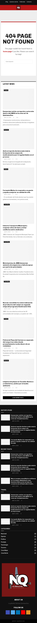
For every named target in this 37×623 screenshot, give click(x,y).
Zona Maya (6, 204)
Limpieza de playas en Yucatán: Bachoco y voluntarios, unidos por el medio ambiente (18, 384)
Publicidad (22, 1)
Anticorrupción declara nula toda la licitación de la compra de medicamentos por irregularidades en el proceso (18, 154)
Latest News (9, 84)
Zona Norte (4, 553)
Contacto (29, 1)
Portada (6, 90)
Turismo (3, 547)
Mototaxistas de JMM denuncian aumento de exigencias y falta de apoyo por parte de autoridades (18, 265)
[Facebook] (8, 612)
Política (6, 169)
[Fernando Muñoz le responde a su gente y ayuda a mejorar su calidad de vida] (18, 178)
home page (7, 51)
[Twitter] (13, 612)
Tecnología (4, 545)
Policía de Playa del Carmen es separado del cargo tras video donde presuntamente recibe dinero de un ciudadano (18, 343)
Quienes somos (14, 1)
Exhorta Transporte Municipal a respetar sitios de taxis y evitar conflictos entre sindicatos (15, 228)
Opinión (3, 536)
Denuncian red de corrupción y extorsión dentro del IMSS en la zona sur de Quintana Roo (18, 113)
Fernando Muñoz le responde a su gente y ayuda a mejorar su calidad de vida (18, 191)
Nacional (6, 129)
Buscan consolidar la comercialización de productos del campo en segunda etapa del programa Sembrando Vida (17, 305)
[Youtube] (23, 612)
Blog (7, 1)
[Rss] (28, 612)
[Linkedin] (18, 612)
